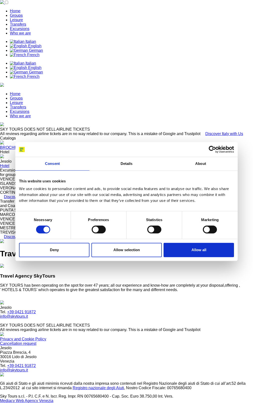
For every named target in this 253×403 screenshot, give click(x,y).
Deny (54, 250)
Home (15, 11)
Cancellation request (18, 343)
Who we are (20, 33)
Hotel (4, 166)
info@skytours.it (14, 316)
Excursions (19, 29)
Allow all (198, 250)
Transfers (18, 24)
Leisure (16, 20)
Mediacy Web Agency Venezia (26, 401)
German (35, 50)
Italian (30, 41)
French (33, 55)
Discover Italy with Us (224, 134)
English (34, 46)
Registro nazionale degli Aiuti (98, 388)
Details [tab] (127, 163)
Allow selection (126, 250)
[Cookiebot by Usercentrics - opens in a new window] (212, 149)
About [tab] (200, 163)
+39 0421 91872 (21, 312)
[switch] (99, 229)
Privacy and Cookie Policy (23, 339)
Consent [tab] (52, 163)
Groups (16, 15)
